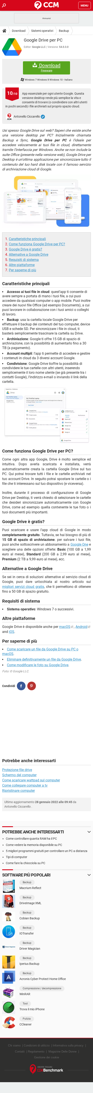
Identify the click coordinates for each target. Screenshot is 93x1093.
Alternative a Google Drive (28, 254)
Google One (79, 544)
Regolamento (36, 1051)
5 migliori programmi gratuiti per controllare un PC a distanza (46, 851)
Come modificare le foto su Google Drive (37, 665)
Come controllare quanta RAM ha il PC (31, 838)
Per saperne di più (22, 270)
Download (19, 30)
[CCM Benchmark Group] (47, 1069)
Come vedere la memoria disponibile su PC (34, 845)
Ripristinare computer (18, 791)
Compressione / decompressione (42, 988)
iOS (11, 632)
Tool (25, 1003)
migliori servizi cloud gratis (23, 587)
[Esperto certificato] (43, 117)
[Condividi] (21, 686)
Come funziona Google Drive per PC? (37, 244)
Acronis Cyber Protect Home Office (42, 979)
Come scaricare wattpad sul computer (31, 780)
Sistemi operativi (42, 30)
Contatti (20, 1051)
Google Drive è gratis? (25, 249)
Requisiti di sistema (24, 260)
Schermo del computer (19, 775)
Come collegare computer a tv (25, 785)
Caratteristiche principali (27, 239)
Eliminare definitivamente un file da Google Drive (44, 659)
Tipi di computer (16, 857)
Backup (64, 30)
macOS (64, 627)
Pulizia (27, 1018)
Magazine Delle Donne (62, 1051)
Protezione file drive (17, 770)
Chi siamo (14, 1045)
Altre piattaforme (22, 265)
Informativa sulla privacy (68, 1045)
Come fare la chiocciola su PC (25, 863)
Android (81, 627)
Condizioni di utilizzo (37, 1045)
